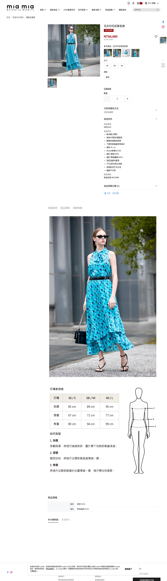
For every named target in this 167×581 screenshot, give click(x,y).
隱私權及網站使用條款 (66, 580)
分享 (108, 193)
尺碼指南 (107, 89)
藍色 (107, 77)
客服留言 (98, 576)
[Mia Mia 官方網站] (21, 7)
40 (122, 66)
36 (107, 66)
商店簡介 (61, 576)
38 (115, 66)
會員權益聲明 (99, 580)
